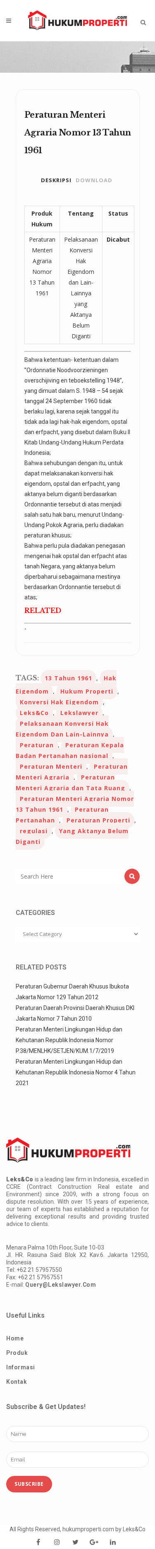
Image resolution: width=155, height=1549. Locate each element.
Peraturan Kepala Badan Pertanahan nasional (70, 750)
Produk (17, 1352)
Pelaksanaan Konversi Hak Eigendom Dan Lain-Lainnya (62, 729)
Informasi (20, 1367)
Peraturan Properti (98, 820)
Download (94, 180)
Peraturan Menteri (51, 766)
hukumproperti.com (88, 1529)
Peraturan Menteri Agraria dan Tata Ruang (70, 782)
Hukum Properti (86, 691)
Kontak (16, 1381)
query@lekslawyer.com (60, 1284)
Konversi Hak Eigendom (59, 702)
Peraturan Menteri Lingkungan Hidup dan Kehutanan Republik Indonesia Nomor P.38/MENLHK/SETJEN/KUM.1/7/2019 (69, 1040)
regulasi (34, 831)
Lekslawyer (79, 713)
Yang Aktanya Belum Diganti (72, 836)
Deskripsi (56, 180)
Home (15, 1338)
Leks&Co (34, 713)
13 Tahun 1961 (68, 678)
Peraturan (37, 745)
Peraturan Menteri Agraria (72, 772)
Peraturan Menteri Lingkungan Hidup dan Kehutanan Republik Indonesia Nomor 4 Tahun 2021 (76, 1072)
